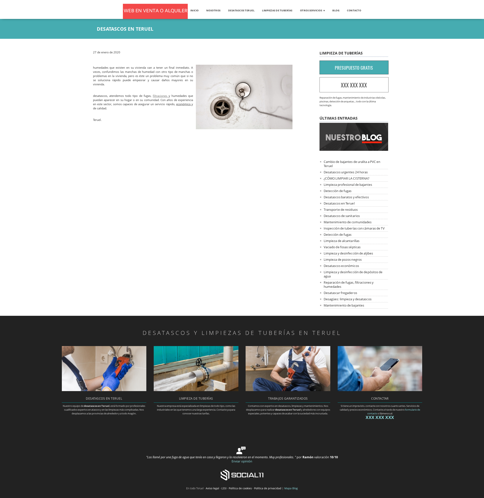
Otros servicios (311, 10)
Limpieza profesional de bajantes (348, 184)
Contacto (354, 10)
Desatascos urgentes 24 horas (346, 172)
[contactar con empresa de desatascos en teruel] (380, 390)
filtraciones (160, 96)
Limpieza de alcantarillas (342, 241)
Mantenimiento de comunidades (348, 222)
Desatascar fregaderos (340, 293)
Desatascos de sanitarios (342, 216)
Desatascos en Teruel (339, 203)
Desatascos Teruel (241, 10)
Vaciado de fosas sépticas (342, 247)
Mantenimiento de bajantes (344, 305)
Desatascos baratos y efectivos (346, 197)
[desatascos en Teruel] (155, 18)
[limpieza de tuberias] (196, 390)
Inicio (194, 10)
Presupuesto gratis (354, 68)
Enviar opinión (242, 461)
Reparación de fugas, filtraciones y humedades (349, 284)
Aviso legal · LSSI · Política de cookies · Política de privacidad (243, 488)
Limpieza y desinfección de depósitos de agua (353, 274)
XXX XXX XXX (354, 85)
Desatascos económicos (341, 266)
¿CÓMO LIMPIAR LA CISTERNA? (346, 178)
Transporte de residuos (341, 209)
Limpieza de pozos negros (343, 259)
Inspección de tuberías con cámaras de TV (354, 228)
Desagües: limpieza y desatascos (348, 299)
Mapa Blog (291, 488)
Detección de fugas (338, 191)
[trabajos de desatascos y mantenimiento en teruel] (288, 390)
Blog (335, 10)
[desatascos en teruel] (104, 390)
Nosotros (213, 10)
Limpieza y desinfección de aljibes (348, 253)
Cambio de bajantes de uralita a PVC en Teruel (352, 164)
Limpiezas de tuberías (277, 10)
